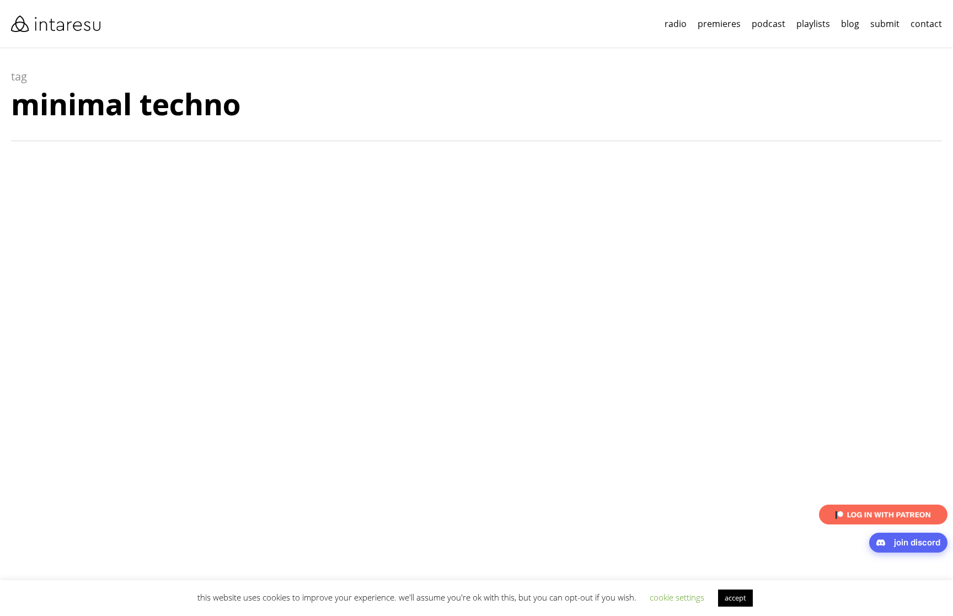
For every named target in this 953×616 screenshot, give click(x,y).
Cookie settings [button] (677, 597)
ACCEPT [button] (735, 598)
